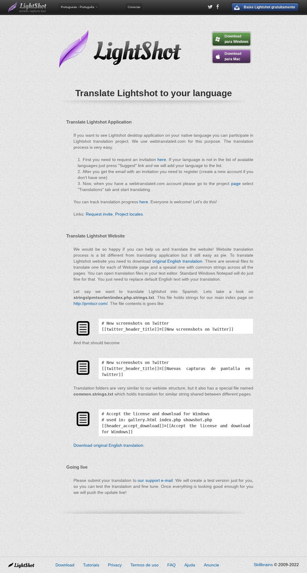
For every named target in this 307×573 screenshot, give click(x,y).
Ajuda (189, 565)
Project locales (129, 214)
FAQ (171, 565)
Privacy (115, 565)
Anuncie (211, 565)
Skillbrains (263, 564)
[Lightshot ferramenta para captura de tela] (27, 7)
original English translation (177, 261)
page (236, 183)
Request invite (99, 214)
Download (64, 565)
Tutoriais (91, 565)
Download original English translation (108, 445)
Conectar (134, 7)
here (161, 159)
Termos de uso (144, 565)
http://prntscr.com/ (90, 303)
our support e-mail (155, 480)
